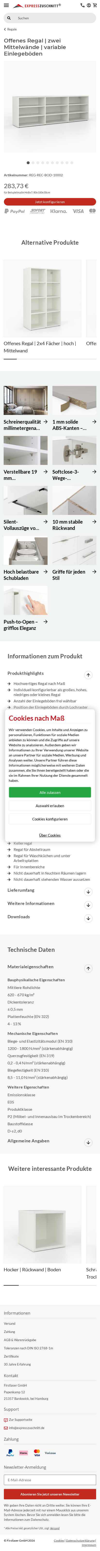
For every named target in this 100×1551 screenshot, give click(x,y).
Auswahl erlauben (50, 806)
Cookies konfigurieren (49, 819)
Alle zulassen (50, 792)
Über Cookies (50, 835)
